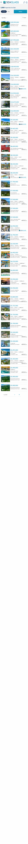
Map (9, 11)
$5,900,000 (14, 279)
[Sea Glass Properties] (11, 3)
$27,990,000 (14, 40)
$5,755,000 (14, 306)
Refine (20, 11)
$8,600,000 (14, 146)
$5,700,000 (14, 323)
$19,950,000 (14, 58)
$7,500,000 (14, 190)
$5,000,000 (14, 368)
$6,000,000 (14, 270)
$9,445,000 (14, 128)
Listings (4, 11)
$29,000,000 (14, 31)
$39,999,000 (14, 22)
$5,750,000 (14, 314)
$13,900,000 (14, 93)
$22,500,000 (14, 49)
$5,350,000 (14, 359)
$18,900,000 (14, 66)
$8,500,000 (14, 155)
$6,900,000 (14, 226)
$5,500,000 (14, 332)
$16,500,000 (14, 75)
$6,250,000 (14, 261)
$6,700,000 (14, 235)
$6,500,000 (14, 244)
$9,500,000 (14, 120)
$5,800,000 (14, 297)
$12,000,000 (14, 111)
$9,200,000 (14, 137)
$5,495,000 (14, 350)
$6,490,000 (14, 252)
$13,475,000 (14, 102)
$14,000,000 (14, 84)
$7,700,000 (14, 182)
